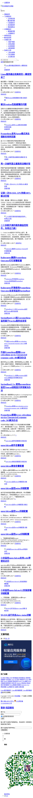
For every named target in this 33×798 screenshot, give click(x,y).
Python (27, 679)
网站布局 (15, 681)
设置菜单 (7, 2)
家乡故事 (12, 52)
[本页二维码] (6, 795)
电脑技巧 (12, 33)
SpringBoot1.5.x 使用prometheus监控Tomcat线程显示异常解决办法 (16, 387)
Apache (5, 681)
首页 (2, 62)
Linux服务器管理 (17, 690)
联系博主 (7, 794)
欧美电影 (12, 48)
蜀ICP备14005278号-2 (7, 701)
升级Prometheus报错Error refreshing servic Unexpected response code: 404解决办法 (14, 355)
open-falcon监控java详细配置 (14, 511)
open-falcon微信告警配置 (12, 466)
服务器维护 (7, 685)
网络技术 (22, 679)
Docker (20, 681)
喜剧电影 (28, 678)
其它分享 (8, 50)
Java (28, 685)
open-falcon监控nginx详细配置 (15, 488)
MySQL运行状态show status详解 (16, 615)
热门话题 (15, 687)
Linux (12, 679)
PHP (11, 678)
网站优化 (8, 35)
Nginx (29, 681)
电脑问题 (12, 31)
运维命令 (12, 22)
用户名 (3, 712)
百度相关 (10, 681)
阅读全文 (3, 94)
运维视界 (12, 25)
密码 (2, 714)
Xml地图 (9, 687)
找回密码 (9, 708)
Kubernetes (24, 685)
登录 (3, 708)
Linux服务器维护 (6, 690)
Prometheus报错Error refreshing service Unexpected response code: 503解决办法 (16, 418)
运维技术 (8, 16)
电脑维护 (3, 679)
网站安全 (23, 683)
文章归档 (21, 687)
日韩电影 (12, 46)
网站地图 (3, 687)
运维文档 (12, 18)
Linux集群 (25, 681)
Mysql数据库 (13, 685)
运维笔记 (12, 27)
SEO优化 (17, 679)
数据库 (19, 685)
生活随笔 (12, 54)
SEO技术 (3, 678)
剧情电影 (8, 683)
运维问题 (12, 20)
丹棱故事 (3, 683)
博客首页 (7, 14)
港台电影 (12, 44)
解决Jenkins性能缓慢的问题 (14, 104)
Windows (19, 683)
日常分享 (13, 683)
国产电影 (12, 42)
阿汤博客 (17, 696)
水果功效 (12, 56)
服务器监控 (16, 678)
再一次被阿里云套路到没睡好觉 (15, 164)
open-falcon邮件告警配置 (12, 445)
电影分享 (8, 39)
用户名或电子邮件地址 (8, 728)
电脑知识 (8, 29)
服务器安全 (22, 678)
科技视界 (8, 37)
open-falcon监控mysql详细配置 (15, 534)
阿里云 (8, 678)
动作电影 (8, 679)
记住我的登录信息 (8, 716)
